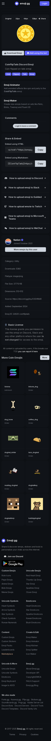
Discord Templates (10, 709)
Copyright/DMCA (33, 677)
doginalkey (32, 485)
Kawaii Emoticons (33, 618)
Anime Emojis (7, 584)
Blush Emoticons (33, 622)
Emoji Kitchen (32, 645)
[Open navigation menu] (3, 3)
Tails (25, 74)
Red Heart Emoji (33, 575)
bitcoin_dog (33, 387)
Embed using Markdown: (16, 158)
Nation (17, 240)
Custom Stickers (9, 641)
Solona (7, 387)
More (44, 357)
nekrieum (8, 390)
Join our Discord (15, 556)
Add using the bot (38, 53)
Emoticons (6, 677)
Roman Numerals (9, 622)
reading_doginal (11, 485)
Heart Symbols (8, 606)
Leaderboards (8, 650)
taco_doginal (33, 452)
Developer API (32, 673)
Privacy (22, 734)
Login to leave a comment (25, 126)
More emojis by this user (25, 249)
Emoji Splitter (32, 650)
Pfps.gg (25, 699)
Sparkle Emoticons (34, 614)
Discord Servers (22, 705)
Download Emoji (14, 53)
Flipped (16, 74)
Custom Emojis (8, 637)
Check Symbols (9, 618)
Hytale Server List (35, 702)
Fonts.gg (5, 699)
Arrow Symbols (8, 610)
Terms (12, 734)
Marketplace (7, 654)
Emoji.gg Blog (32, 685)
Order (30, 390)
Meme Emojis (7, 592)
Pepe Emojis (7, 580)
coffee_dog (33, 419)
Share (43, 19)
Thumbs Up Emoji (34, 580)
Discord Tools (37, 705)
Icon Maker (31, 654)
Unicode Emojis (8, 668)
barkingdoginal (34, 518)
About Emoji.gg (32, 668)
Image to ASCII (8, 685)
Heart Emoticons (33, 606)
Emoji (32, 74)
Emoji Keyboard (9, 681)
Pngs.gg (22, 702)
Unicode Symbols (9, 673)
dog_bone (8, 419)
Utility (16, 261)
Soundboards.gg (9, 702)
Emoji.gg (11, 540)
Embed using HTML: (14, 144)
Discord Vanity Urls (28, 709)
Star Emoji (30, 584)
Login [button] (44, 3)
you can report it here (28, 351)
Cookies (34, 734)
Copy (40, 149)
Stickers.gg (36, 699)
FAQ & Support (32, 681)
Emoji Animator (32, 641)
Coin (8, 74)
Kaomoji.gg (16, 699)
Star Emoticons (32, 610)
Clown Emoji (31, 592)
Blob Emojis (7, 588)
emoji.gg (24, 3)
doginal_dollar (10, 452)
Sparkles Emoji (32, 588)
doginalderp (9, 518)
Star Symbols (7, 614)
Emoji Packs (7, 645)
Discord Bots (7, 705)
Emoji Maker (31, 637)
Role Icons (6, 575)
